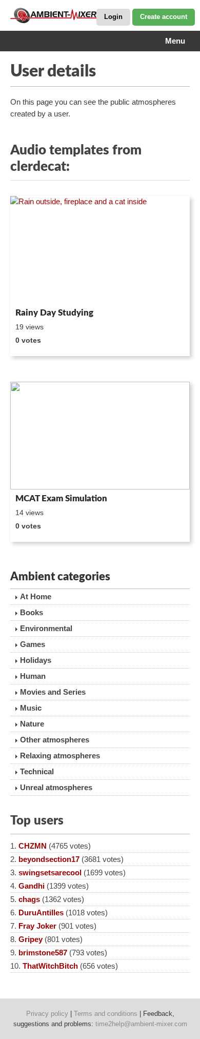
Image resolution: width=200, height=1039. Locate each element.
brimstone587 (42, 952)
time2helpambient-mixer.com (141, 1024)
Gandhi (31, 885)
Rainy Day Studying (54, 312)
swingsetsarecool (50, 872)
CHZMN (32, 845)
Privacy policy (47, 1013)
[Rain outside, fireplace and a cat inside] (100, 250)
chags (29, 899)
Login (113, 17)
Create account (163, 17)
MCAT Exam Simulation (61, 498)
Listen (35, 289)
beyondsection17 (48, 859)
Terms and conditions (105, 1013)
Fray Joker (37, 926)
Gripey (30, 939)
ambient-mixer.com (61, 15)
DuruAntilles (41, 912)
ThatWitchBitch (50, 966)
